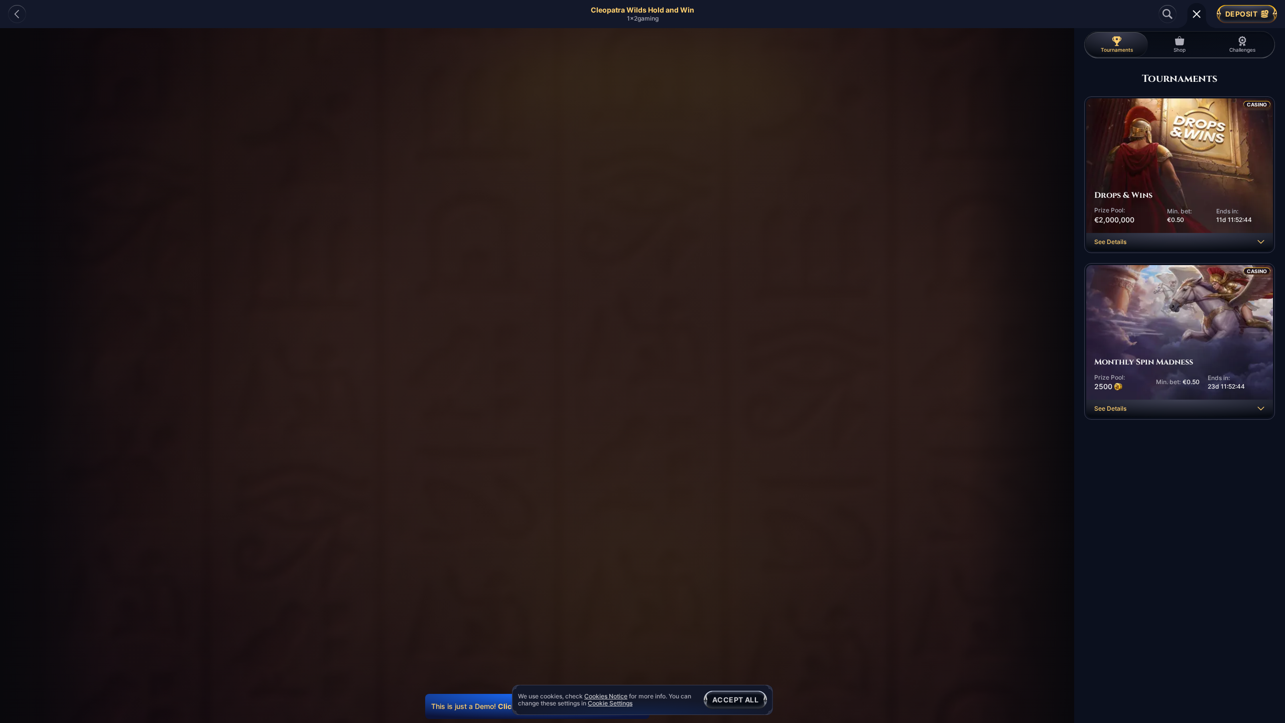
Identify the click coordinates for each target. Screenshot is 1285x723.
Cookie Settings (610, 703)
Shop (1180, 50)
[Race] (1197, 14)
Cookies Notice (605, 696)
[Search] (1168, 14)
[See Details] (1261, 242)
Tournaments (1117, 50)
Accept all (735, 699)
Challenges (1242, 50)
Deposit (1241, 14)
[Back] (17, 14)
